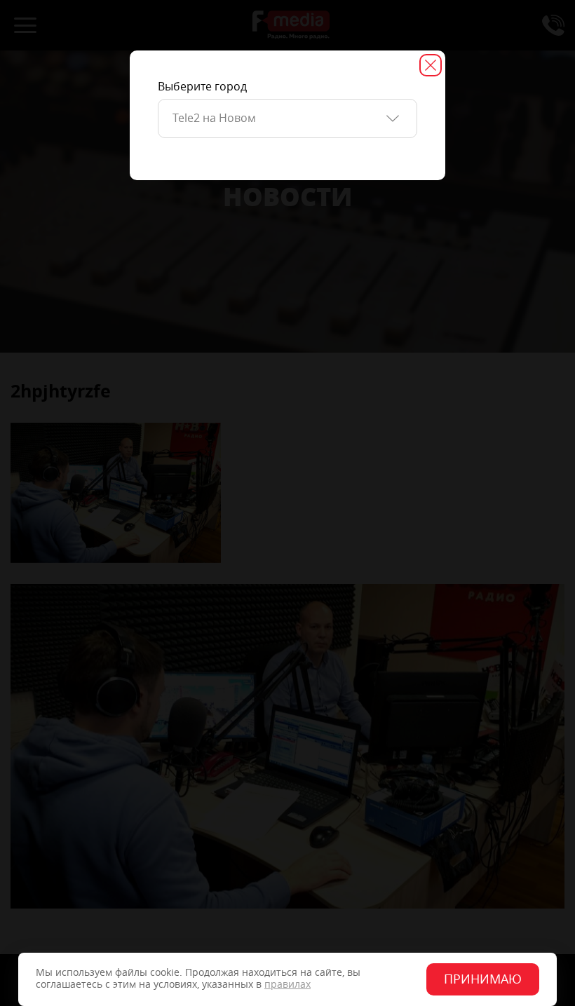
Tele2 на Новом (214, 118)
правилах (287, 985)
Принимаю (483, 979)
